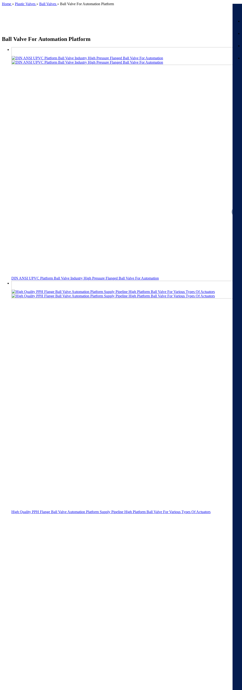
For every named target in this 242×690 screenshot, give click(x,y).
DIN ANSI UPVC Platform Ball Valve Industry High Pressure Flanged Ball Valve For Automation (85, 278)
